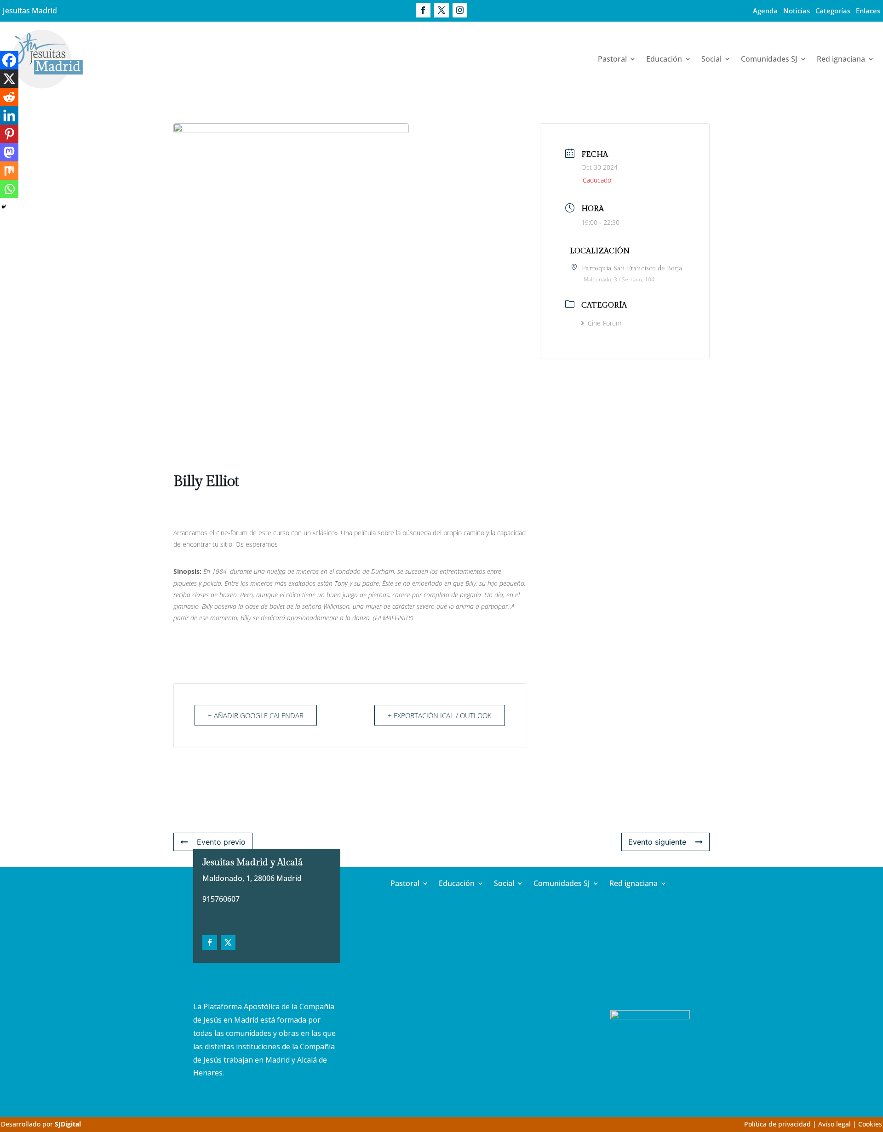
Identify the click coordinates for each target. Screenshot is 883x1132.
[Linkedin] (9, 115)
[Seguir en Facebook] (423, 10)
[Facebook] (9, 60)
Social (711, 59)
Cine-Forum (604, 323)
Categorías (832, 10)
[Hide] (3, 207)
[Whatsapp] (9, 189)
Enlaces (868, 10)
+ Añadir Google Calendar (256, 715)
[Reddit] (9, 97)
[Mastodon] (9, 152)
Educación (664, 59)
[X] (9, 78)
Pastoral (612, 59)
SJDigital (68, 1124)
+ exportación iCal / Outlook (440, 715)
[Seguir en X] (441, 10)
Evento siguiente (657, 841)
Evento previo (221, 841)
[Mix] (9, 170)
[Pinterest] (9, 134)
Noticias (796, 10)
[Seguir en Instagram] (460, 10)
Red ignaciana (841, 59)
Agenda (765, 10)
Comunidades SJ (769, 59)
